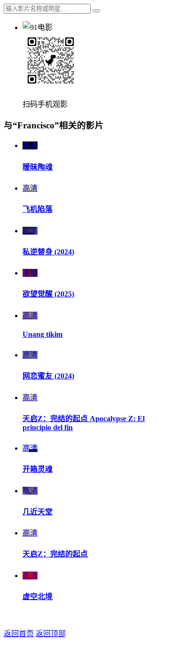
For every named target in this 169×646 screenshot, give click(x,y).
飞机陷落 (38, 209)
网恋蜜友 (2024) (48, 376)
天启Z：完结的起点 (55, 554)
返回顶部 (51, 634)
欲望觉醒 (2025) (48, 294)
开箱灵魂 (38, 469)
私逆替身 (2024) (48, 252)
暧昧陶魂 (38, 167)
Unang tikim (42, 334)
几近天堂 (38, 512)
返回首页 (19, 634)
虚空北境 (38, 597)
